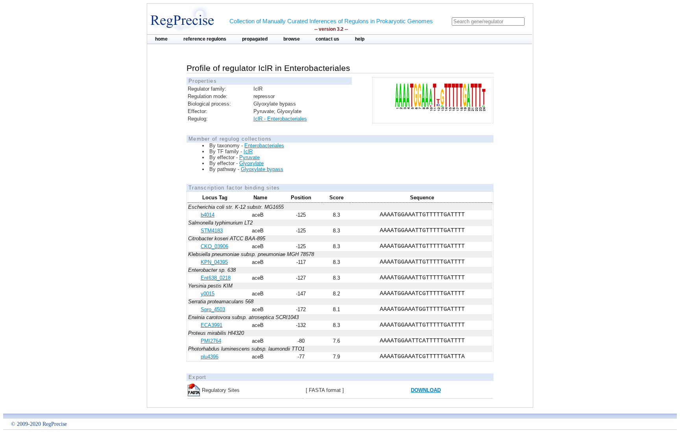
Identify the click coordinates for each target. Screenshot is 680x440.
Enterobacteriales (264, 146)
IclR (248, 151)
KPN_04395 (214, 262)
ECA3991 (211, 325)
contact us (327, 39)
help (359, 39)
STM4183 (212, 231)
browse (291, 39)
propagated (255, 39)
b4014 (207, 215)
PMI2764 (211, 341)
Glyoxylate (251, 163)
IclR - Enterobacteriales (280, 119)
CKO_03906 (214, 246)
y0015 (207, 294)
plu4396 (209, 357)
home (161, 39)
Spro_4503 (213, 309)
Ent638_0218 (216, 278)
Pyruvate (249, 157)
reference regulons (204, 39)
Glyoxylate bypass (262, 169)
